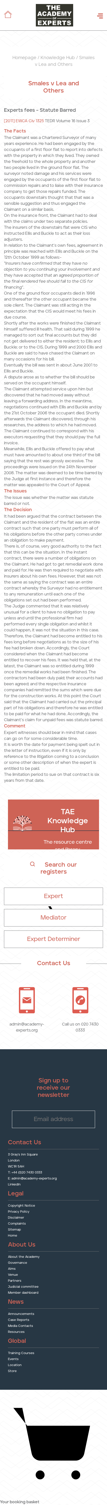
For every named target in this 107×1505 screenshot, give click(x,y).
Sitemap (14, 1230)
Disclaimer (16, 1218)
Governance (17, 1263)
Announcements (21, 1314)
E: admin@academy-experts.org (32, 1178)
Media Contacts (20, 1326)
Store (12, 1371)
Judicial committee (23, 1287)
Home (12, 1236)
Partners (14, 1281)
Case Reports (18, 1320)
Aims (12, 1269)
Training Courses (21, 1353)
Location (15, 1365)
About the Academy (24, 1257)
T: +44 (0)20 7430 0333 (25, 1172)
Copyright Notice (21, 1206)
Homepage (24, 58)
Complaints (17, 1224)
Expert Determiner (53, 939)
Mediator (53, 918)
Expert (53, 896)
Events (13, 1359)
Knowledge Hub (58, 58)
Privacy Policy (18, 1212)
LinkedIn (14, 1184)
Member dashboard (23, 1293)
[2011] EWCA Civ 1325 (24, 121)
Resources (16, 1332)
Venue (13, 1275)
